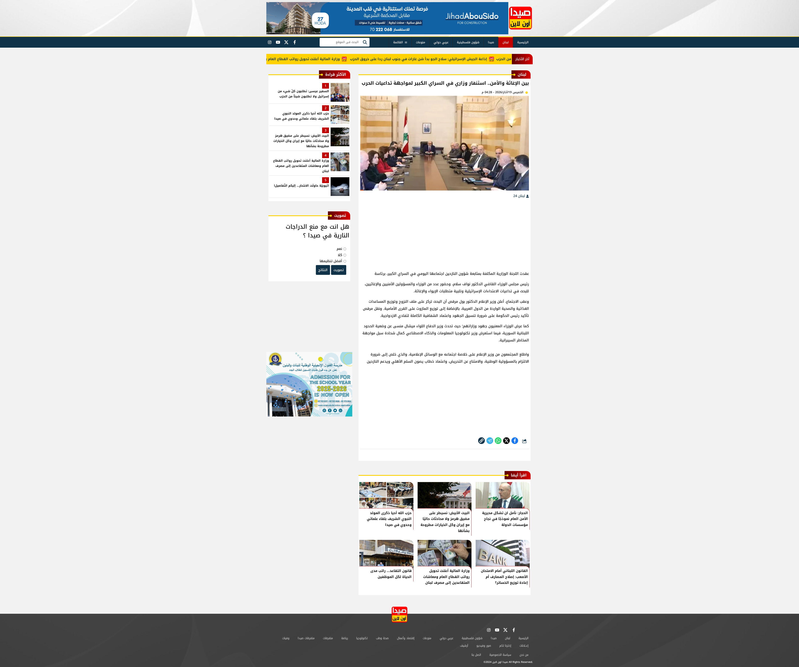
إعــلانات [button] (524, 645)
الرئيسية (523, 42)
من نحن (524, 655)
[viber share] (489, 440)
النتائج (323, 270)
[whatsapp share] (498, 440)
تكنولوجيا (362, 638)
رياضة (344, 638)
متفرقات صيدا (306, 638)
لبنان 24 (519, 196)
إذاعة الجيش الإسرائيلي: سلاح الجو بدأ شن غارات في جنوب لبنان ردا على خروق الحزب (439, 59)
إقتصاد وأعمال (405, 638)
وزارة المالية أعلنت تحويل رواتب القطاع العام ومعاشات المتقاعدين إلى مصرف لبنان (294, 59)
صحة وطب (382, 638)
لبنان (505, 42)
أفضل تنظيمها (331, 261)
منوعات (420, 42)
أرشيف (464, 645)
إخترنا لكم (505, 645)
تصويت (339, 270)
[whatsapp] (481, 440)
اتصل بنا (476, 655)
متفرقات (328, 638)
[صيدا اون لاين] (520, 18)
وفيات (285, 638)
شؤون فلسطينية (468, 42)
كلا (340, 255)
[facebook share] (514, 440)
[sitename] (399, 614)
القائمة (398, 42)
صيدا (491, 42)
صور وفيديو (483, 645)
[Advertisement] (444, 232)
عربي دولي (441, 42)
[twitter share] (506, 440)
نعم (339, 249)
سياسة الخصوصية (500, 655)
